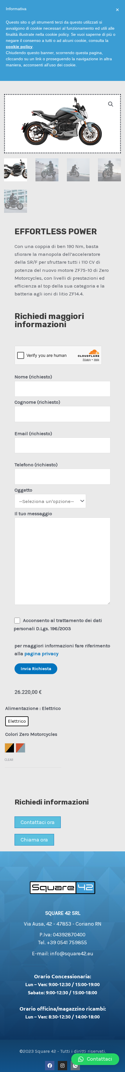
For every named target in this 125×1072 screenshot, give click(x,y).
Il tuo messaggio (33, 513)
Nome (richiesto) (33, 377)
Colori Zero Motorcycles (31, 734)
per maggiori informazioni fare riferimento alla (62, 649)
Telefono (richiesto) (36, 464)
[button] (95, 1059)
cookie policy (19, 46)
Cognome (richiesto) (37, 402)
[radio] (17, 721)
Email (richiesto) (33, 433)
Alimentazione (21, 708)
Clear (9, 760)
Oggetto (23, 490)
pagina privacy (41, 653)
